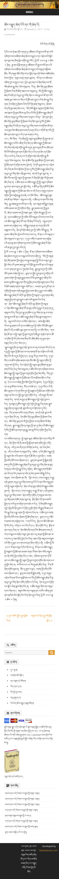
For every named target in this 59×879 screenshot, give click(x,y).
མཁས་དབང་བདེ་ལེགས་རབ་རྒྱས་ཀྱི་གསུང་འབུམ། (22, 793)
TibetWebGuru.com (48, 850)
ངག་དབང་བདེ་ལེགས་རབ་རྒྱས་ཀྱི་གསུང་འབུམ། (21, 810)
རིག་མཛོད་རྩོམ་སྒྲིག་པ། (14, 29)
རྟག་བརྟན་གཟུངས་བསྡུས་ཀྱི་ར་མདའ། (18, 815)
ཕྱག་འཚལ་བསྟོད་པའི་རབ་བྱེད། (16, 832)
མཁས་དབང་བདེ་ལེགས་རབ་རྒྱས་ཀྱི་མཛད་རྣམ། (21, 826)
